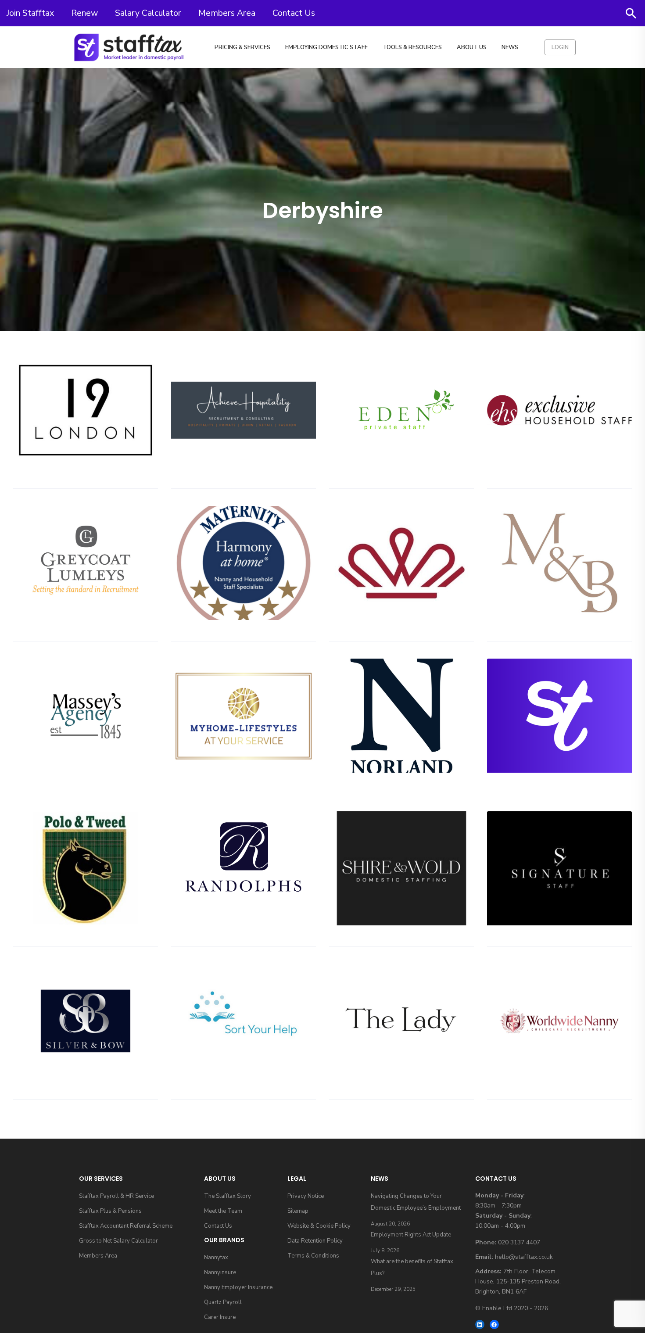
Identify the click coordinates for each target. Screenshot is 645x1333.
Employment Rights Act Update (411, 1235)
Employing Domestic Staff (326, 47)
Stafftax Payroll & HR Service (116, 1196)
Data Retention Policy (315, 1241)
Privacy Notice (305, 1196)
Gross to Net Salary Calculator (118, 1241)
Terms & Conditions (313, 1256)
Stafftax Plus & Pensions (110, 1211)
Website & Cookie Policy (319, 1226)
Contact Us (293, 13)
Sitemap (297, 1211)
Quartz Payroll (223, 1302)
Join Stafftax (30, 13)
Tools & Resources (412, 47)
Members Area (226, 13)
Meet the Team (223, 1211)
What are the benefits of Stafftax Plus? (412, 1267)
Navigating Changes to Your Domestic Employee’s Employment (416, 1202)
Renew (84, 13)
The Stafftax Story (227, 1196)
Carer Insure (220, 1317)
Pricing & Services (242, 47)
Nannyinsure (220, 1272)
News (510, 47)
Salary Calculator (148, 13)
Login (560, 47)
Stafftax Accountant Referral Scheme (125, 1226)
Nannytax (216, 1257)
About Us (472, 47)
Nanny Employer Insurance (238, 1287)
